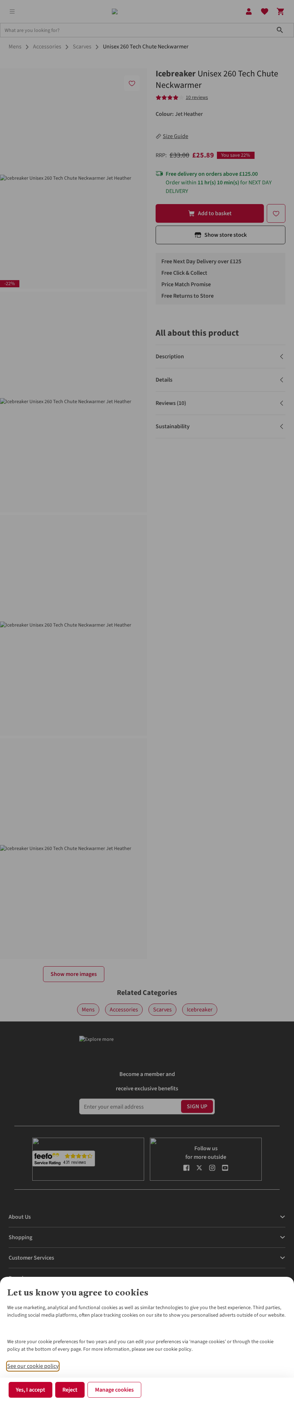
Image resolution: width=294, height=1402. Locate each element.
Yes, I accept (30, 1390)
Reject (69, 1390)
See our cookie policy (32, 1366)
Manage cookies (114, 1390)
